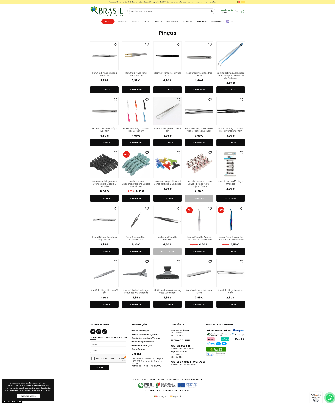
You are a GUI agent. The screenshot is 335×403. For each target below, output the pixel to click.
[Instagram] (98, 331)
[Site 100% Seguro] (216, 352)
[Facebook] (93, 331)
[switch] (316, 400)
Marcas (122, 21)
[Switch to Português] (238, 2)
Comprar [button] (104, 89)
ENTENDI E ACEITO (28, 396)
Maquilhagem (172, 21)
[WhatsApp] (330, 398)
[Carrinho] (242, 11)
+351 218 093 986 (181, 346)
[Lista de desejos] (237, 11)
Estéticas (187, 21)
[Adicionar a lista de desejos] (115, 45)
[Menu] (320, 393)
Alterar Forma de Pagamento (146, 334)
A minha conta (227, 10)
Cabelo (134, 21)
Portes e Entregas (140, 330)
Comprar (136, 142)
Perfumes (201, 21)
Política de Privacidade (193, 379)
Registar (224, 12)
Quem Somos (138, 349)
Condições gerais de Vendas (146, 338)
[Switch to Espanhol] (243, 2)
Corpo (157, 21)
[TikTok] (104, 331)
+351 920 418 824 (188, 361)
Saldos (108, 21)
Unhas (146, 21)
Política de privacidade (143, 341)
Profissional (217, 21)
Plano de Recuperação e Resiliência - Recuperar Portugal (167, 390)
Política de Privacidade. (41, 390)
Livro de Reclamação (142, 345)
